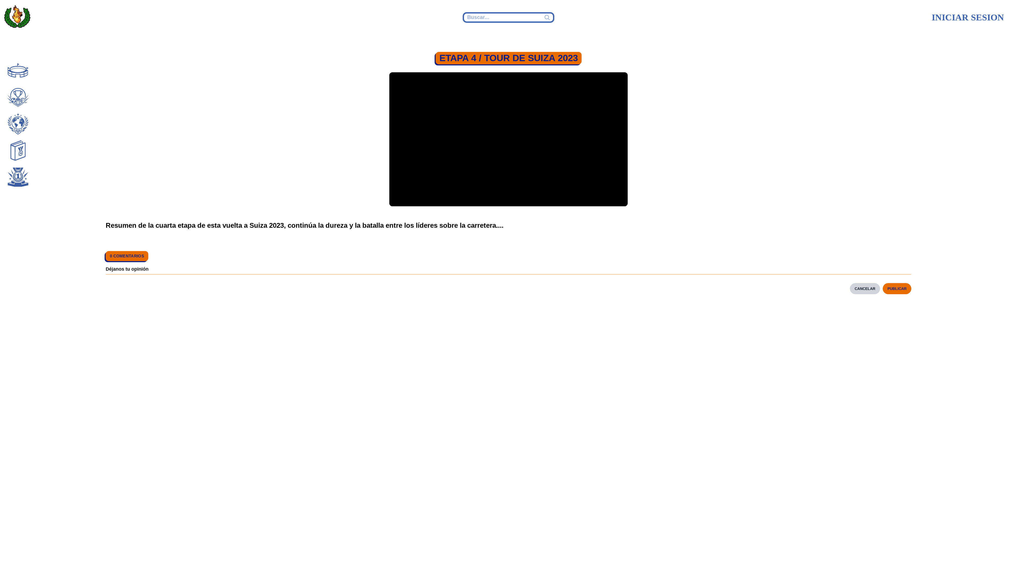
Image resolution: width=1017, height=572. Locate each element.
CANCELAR (865, 289)
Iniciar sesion (968, 17)
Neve (256, 561)
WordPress (351, 561)
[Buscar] (547, 17)
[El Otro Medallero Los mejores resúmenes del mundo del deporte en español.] (17, 17)
